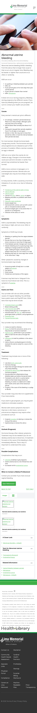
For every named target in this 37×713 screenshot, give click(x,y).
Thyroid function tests (11, 318)
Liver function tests (11, 309)
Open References (9, 484)
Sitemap (16, 669)
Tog (13, 495)
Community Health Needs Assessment (6, 657)
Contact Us (5, 650)
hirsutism (13, 268)
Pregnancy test (9, 316)
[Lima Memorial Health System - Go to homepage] (18, 7)
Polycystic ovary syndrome (13, 201)
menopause (12, 93)
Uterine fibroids (10, 192)
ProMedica (17, 664)
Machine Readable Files (16, 685)
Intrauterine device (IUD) (12, 370)
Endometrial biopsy (9, 557)
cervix (22, 195)
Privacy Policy (22, 701)
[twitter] (26, 704)
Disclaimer (17, 650)
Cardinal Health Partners (16, 657)
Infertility (8, 460)
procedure (13, 419)
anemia (12, 283)
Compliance (5, 678)
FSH (18, 312)
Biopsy (7, 329)
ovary (13, 195)
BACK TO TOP (6, 489)
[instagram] (16, 704)
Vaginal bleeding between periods (13, 568)
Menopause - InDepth (9, 575)
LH (20, 312)
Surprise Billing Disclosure (17, 675)
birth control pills (16, 363)
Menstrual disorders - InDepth (12, 543)
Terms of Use (11, 701)
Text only (29, 489)
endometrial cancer (22, 465)
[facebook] (7, 704)
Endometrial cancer (9, 572)
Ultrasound (8, 338)
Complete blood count (11, 305)
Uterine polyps (9, 193)
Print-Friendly (29, 52)
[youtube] (35, 704)
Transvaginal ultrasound (10, 555)
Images (4, 495)
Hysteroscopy (9, 333)
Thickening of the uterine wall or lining (17, 190)
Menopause (6, 570)
